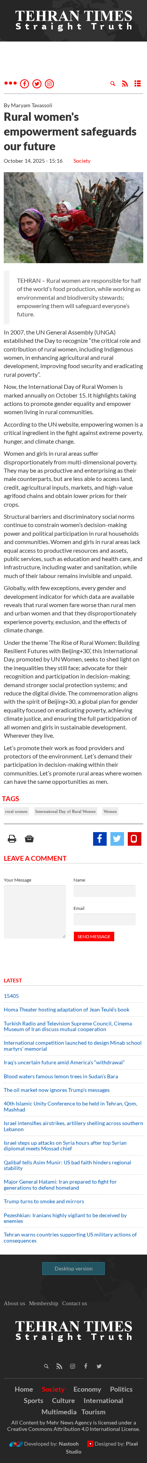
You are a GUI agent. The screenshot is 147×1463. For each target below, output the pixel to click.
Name (79, 880)
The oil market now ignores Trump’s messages (57, 1090)
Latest (13, 980)
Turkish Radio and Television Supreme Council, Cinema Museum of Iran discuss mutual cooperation (68, 1026)
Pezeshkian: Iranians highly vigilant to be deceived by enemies (65, 1218)
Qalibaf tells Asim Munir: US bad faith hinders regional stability (67, 1165)
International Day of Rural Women (65, 811)
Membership (43, 1303)
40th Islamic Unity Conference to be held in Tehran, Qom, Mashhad (70, 1106)
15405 (11, 996)
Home (24, 1389)
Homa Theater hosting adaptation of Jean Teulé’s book (66, 1009)
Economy (87, 1389)
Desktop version (74, 1268)
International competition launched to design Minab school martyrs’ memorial (73, 1045)
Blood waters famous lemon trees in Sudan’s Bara (61, 1076)
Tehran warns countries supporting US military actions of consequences (70, 1237)
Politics (121, 1389)
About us (14, 1303)
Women (110, 811)
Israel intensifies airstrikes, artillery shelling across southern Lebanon (73, 1126)
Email (79, 908)
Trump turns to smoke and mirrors (44, 1201)
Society (82, 160)
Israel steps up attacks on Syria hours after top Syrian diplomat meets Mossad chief (65, 1145)
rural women (16, 811)
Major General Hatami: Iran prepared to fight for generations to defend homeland (60, 1184)
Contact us (74, 1303)
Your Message (17, 880)
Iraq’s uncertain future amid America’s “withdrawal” (64, 1062)
